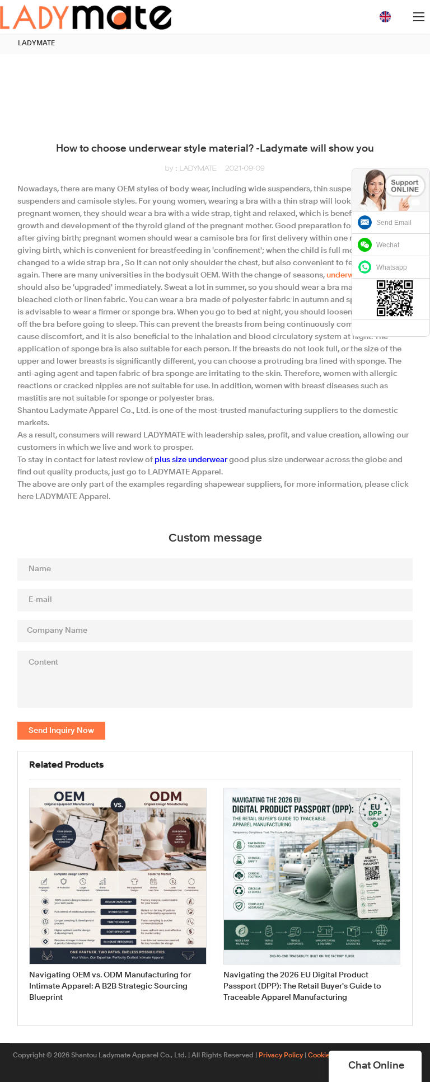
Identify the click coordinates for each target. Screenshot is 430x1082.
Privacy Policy (281, 1055)
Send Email (394, 223)
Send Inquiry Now (61, 731)
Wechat (387, 245)
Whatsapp (391, 267)
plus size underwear (191, 460)
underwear (346, 275)
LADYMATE (36, 43)
